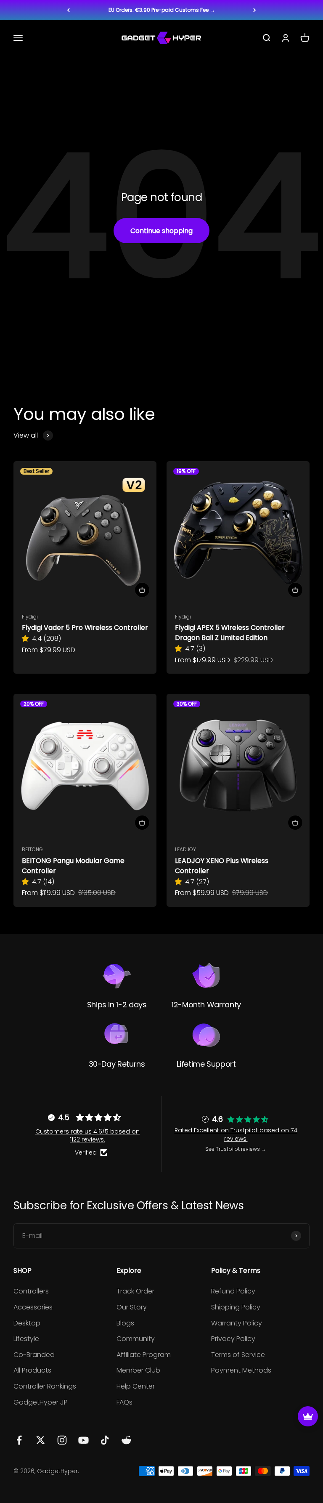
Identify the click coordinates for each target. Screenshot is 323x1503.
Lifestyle (26, 1339)
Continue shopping (161, 231)
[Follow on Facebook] (19, 1440)
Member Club (138, 1370)
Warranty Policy (236, 1323)
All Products (32, 1370)
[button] (27, 638)
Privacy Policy (233, 1339)
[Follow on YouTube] (83, 1440)
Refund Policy (233, 1291)
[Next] (254, 10)
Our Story (131, 1307)
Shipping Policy (235, 1307)
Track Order (135, 1291)
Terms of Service (238, 1355)
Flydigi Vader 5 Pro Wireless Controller (85, 627)
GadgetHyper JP (40, 1402)
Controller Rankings (44, 1386)
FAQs (124, 1402)
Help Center (135, 1386)
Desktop (26, 1323)
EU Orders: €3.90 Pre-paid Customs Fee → (162, 9)
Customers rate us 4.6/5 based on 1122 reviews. (87, 1135)
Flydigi (30, 616)
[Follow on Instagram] (62, 1440)
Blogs (125, 1323)
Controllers (31, 1291)
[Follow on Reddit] (126, 1440)
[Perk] (308, 1416)
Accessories (33, 1307)
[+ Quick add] (142, 589)
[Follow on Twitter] (40, 1440)
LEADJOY (185, 849)
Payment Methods (241, 1370)
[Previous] (68, 10)
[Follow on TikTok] (105, 1440)
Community (135, 1339)
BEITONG (32, 849)
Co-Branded (34, 1355)
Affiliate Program (143, 1355)
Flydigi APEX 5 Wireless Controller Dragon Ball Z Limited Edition (230, 633)
